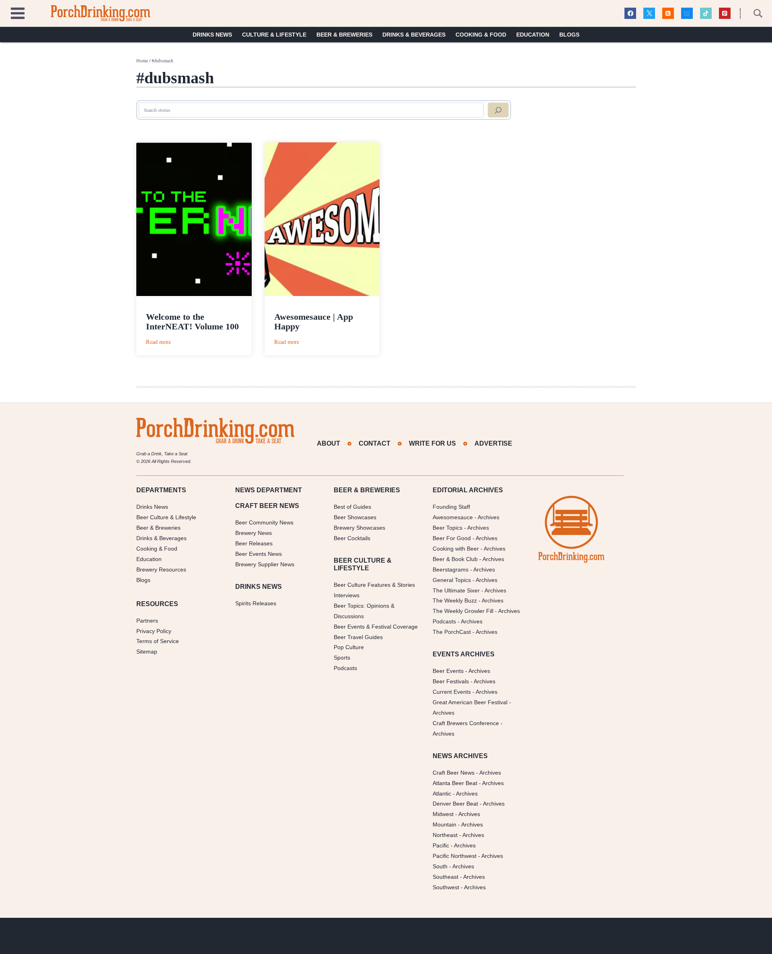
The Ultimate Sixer (456, 590)
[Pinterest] (725, 13)
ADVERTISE (493, 443)
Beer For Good (452, 538)
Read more (158, 341)
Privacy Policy (153, 631)
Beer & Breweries (344, 34)
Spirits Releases (255, 603)
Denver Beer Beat (455, 803)
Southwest (446, 887)
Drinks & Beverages (414, 34)
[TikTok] (706, 13)
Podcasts (345, 668)
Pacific (441, 845)
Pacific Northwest (454, 856)
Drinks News (212, 34)
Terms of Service (157, 641)
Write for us (432, 443)
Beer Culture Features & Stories (374, 585)
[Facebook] (630, 13)
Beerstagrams (450, 569)
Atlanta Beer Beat (455, 783)
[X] (649, 13)
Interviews (346, 595)
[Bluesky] (687, 13)
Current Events (452, 692)
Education (532, 34)
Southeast (445, 877)
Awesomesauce (453, 517)
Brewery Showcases (359, 527)
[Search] (498, 110)
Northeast (445, 835)
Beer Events (448, 671)
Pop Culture (349, 647)
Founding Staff (451, 507)
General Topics (452, 580)
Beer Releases (254, 543)
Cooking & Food (481, 34)
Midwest (443, 814)
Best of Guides (352, 507)
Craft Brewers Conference (466, 723)
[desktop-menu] (18, 12)
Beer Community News (264, 522)
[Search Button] (753, 13)
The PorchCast (452, 632)
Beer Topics (447, 527)
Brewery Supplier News (264, 564)
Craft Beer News (453, 772)
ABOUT (328, 443)
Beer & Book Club (455, 559)
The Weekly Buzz (455, 600)
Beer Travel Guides (358, 637)
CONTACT (374, 443)
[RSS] (668, 13)
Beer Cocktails (352, 538)
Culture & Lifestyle (274, 34)
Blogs (569, 34)
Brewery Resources (161, 569)
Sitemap (146, 651)
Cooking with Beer (456, 548)
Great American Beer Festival (470, 702)
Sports (342, 657)
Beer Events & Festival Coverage (376, 626)
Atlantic (442, 793)
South (440, 866)
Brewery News (253, 533)
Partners (147, 620)
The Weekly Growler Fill (463, 611)
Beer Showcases (355, 517)
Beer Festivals (451, 681)
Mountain (444, 824)
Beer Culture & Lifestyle (166, 517)
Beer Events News (258, 554)
